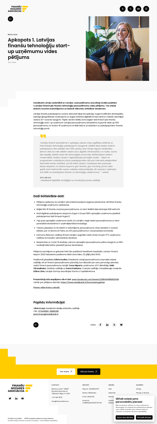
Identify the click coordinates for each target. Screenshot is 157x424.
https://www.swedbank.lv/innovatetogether (83, 282)
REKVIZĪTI (86, 385)
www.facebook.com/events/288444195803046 (95, 279)
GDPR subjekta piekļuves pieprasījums (39, 418)
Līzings (138, 389)
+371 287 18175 (57, 397)
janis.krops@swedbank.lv (46, 314)
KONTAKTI (55, 385)
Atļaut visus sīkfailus (125, 417)
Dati (110, 389)
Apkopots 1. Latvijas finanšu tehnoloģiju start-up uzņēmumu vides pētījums (39, 48)
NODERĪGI (139, 385)
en (138, 8)
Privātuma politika (15, 418)
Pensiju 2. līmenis (142, 393)
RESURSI (111, 385)
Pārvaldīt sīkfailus (144, 417)
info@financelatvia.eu (60, 401)
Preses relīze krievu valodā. (46, 287)
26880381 (54, 311)
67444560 (43, 311)
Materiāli (112, 393)
